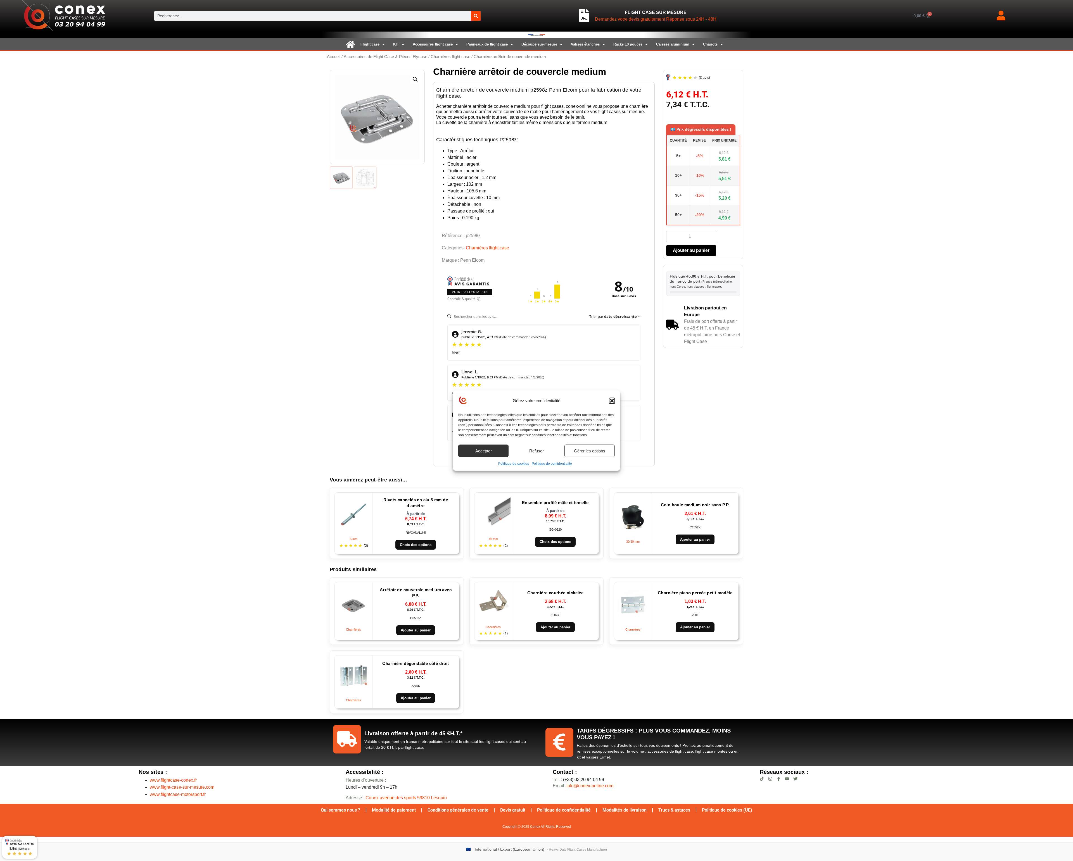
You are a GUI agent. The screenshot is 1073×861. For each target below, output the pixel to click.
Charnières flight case (450, 56)
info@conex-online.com (589, 785)
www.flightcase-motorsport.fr (178, 794)
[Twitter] (795, 779)
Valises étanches (585, 44)
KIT (396, 44)
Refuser (536, 450)
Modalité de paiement (394, 810)
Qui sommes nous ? (340, 810)
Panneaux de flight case (487, 44)
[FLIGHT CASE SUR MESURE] (584, 15)
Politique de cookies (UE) (727, 810)
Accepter (483, 450)
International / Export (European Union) (509, 849)
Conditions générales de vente (458, 810)
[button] (612, 401)
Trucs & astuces (674, 810)
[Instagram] (770, 779)
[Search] (476, 16)
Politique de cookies (513, 464)
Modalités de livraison (624, 810)
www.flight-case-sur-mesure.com (182, 787)
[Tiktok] (762, 779)
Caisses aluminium (672, 44)
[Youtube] (787, 779)
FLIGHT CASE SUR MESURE (656, 12)
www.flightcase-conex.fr (173, 780)
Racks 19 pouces (627, 44)
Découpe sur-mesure (539, 44)
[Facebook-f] (779, 779)
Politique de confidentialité (552, 464)
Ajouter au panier (691, 250)
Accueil (333, 56)
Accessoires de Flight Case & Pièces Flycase (385, 56)
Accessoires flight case (433, 44)
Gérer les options (589, 450)
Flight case (369, 44)
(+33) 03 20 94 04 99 (578, 779)
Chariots (710, 44)
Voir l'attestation (470, 292)
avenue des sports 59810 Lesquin (406, 797)
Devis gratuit (512, 810)
